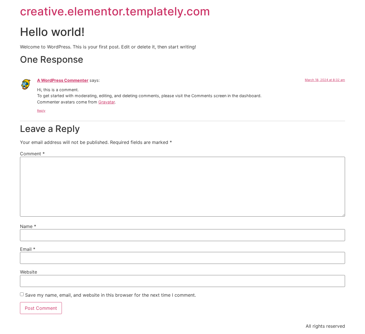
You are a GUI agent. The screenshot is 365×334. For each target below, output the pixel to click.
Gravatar (106, 101)
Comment (32, 153)
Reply (41, 111)
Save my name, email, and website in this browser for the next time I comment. (110, 295)
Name (28, 226)
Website (28, 272)
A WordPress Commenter (62, 80)
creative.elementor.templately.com (115, 11)
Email (27, 249)
